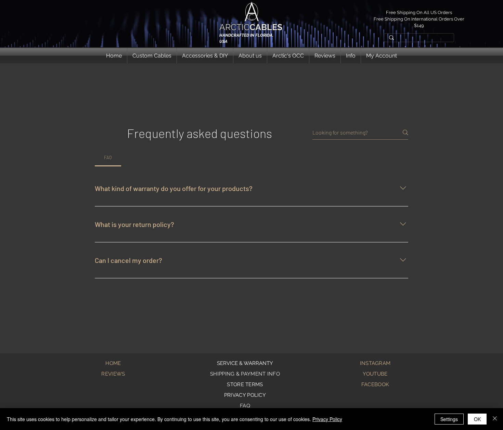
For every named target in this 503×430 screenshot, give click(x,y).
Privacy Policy (327, 419)
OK (477, 419)
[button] (152, 55)
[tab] (108, 157)
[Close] (495, 419)
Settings (449, 419)
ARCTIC (250, 27)
